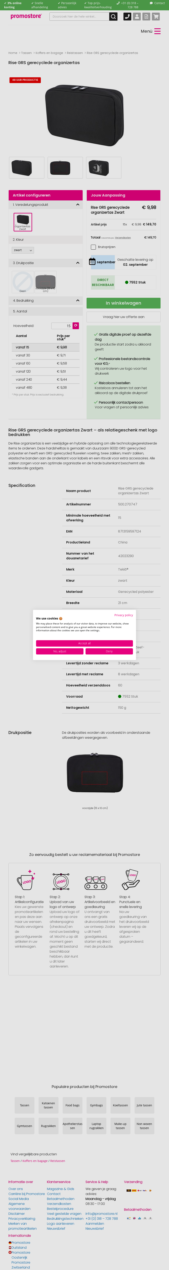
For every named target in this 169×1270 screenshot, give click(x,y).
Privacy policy (123, 615)
